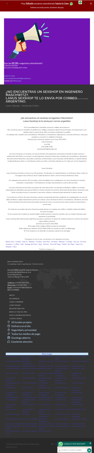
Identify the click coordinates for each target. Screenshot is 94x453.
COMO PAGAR (14, 305)
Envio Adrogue (77, 392)
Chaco (15, 247)
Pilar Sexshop (10, 409)
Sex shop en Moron (62, 426)
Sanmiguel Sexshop (13, 414)
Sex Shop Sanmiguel (79, 378)
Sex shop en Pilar (45, 431)
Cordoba (18, 242)
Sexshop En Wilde (28, 378)
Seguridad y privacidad (23, 329)
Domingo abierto (20, 337)
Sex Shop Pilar (11, 388)
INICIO (12, 295)
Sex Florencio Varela (62, 414)
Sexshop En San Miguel (80, 361)
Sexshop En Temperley (30, 368)
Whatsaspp (17, 81)
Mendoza (32, 242)
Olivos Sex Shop (44, 404)
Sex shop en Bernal (62, 419)
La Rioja (16, 244)
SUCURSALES (14, 299)
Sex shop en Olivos (78, 426)
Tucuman (39, 242)
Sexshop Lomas (44, 388)
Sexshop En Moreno (62, 366)
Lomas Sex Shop (44, 400)
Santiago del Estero (31, 244)
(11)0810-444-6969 (22, 283)
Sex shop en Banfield (13, 419)
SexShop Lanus (60, 383)
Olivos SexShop (77, 404)
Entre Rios (46, 242)
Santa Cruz (79, 244)
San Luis (76, 242)
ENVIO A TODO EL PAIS (18, 312)
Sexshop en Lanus (45, 368)
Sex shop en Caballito (79, 419)
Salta (22, 244)
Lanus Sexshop (77, 397)
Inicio (71, 98)
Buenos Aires (10, 242)
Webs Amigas (47, 354)
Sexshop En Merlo (78, 366)
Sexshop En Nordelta (13, 366)
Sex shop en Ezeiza (62, 424)
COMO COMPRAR (16, 302)
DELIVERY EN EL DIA (17, 308)
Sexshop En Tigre (78, 368)
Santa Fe (25, 242)
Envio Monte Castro (46, 397)
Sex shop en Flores (78, 424)
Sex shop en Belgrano (30, 419)
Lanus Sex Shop (60, 397)
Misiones (62, 242)
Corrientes (54, 242)
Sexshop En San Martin (14, 361)
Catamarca (9, 244)
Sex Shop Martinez (62, 388)
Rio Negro (71, 244)
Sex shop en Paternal (29, 431)
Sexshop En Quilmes (79, 356)
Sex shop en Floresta (29, 426)
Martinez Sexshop (28, 404)
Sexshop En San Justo (46, 356)
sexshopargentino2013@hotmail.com (17, 78)
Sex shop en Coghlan (29, 424)
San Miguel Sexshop (79, 409)
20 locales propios (21, 322)
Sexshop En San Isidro (14, 356)
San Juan (83, 242)
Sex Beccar (26, 414)
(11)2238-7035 (21, 285)
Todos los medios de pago (25, 333)
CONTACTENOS (15, 318)
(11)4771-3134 (9, 76)
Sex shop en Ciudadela (14, 424)
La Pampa (69, 242)
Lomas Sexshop (60, 400)
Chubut (64, 244)
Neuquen (8, 247)
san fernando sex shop (63, 409)
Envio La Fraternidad (29, 397)
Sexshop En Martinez (13, 368)
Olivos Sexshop (60, 404)
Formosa (46, 244)
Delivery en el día (20, 326)
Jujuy (40, 244)
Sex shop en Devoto (46, 424)
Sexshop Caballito (28, 373)
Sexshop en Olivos (62, 361)
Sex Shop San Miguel (29, 383)
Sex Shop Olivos (28, 388)
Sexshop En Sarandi (46, 366)
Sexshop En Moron (29, 366)
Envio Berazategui (12, 397)
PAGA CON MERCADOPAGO (20, 315)
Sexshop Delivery (12, 373)
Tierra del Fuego (55, 244)
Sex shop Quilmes (78, 383)
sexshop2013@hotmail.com (22, 287)
